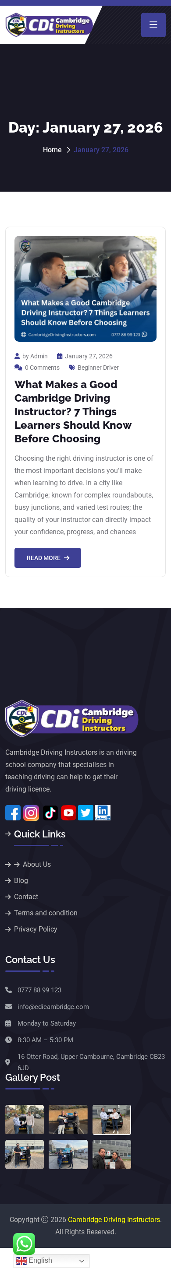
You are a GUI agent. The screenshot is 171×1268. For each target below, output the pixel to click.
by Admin (35, 356)
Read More (44, 557)
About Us (37, 864)
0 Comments (42, 367)
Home (52, 150)
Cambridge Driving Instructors (114, 1219)
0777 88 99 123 (39, 990)
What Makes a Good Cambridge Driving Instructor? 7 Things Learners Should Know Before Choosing (72, 411)
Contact (26, 897)
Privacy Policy (35, 929)
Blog (21, 880)
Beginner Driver (98, 367)
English (39, 1260)
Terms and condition (46, 913)
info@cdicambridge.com (53, 1007)
